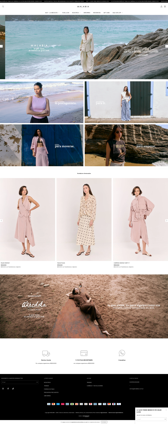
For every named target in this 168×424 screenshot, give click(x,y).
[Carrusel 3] (41, 145)
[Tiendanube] (84, 416)
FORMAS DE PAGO (49, 389)
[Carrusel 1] (41, 102)
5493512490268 (134, 382)
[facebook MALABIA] (8, 388)
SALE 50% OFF (117, 13)
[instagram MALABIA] (3, 388)
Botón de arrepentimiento (116, 412)
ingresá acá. (104, 412)
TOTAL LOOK (65, 13)
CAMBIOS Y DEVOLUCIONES (95, 386)
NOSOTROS (75, 13)
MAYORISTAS (97, 13)
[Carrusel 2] (84, 47)
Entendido (104, 422)
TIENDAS (46, 386)
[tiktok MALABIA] (13, 388)
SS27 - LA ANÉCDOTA (51, 13)
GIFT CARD (107, 13)
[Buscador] (3, 7)
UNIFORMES (87, 13)
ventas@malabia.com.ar (136, 389)
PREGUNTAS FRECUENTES (51, 392)
